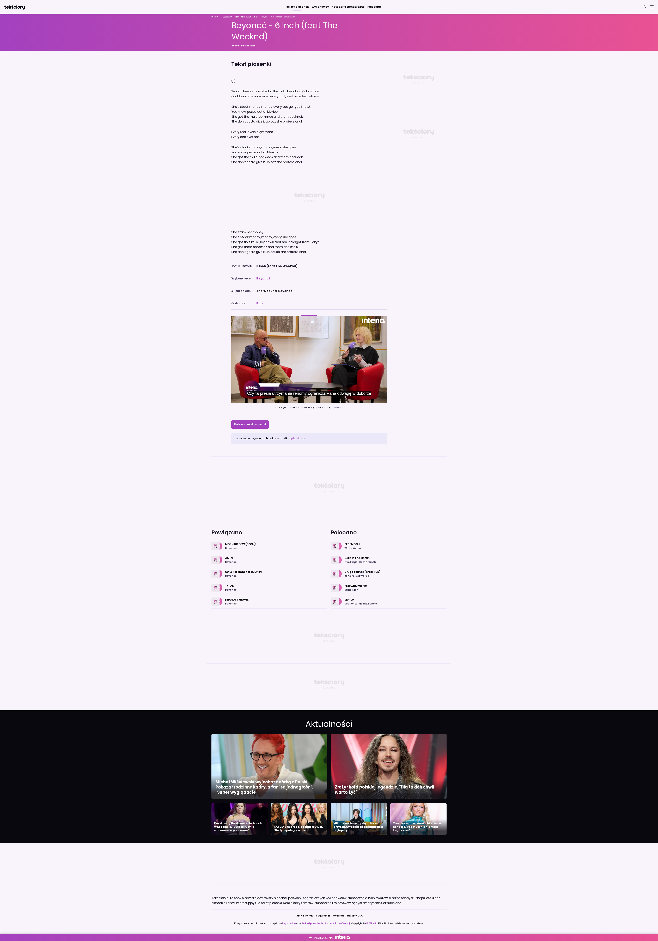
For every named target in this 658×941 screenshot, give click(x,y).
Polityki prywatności (313, 923)
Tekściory (227, 17)
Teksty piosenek (243, 17)
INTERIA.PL (371, 923)
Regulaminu (289, 923)
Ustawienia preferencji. (338, 923)
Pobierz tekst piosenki (250, 424)
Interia (214, 17)
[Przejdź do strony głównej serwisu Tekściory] (14, 7)
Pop (256, 17)
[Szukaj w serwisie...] (645, 7)
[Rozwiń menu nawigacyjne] (651, 7)
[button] (297, 7)
